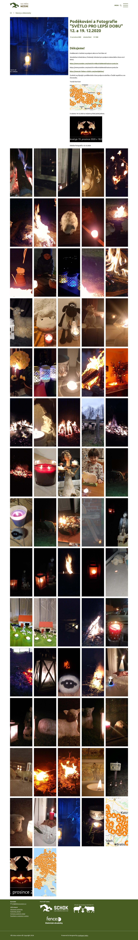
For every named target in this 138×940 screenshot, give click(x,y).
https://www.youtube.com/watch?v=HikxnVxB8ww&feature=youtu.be (94, 63)
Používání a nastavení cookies (19, 916)
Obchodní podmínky (16, 909)
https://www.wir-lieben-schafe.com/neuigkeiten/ (87, 71)
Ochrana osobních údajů (17, 913)
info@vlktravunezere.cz (19, 903)
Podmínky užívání (15, 911)
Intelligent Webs (83, 935)
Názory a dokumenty (23, 13)
